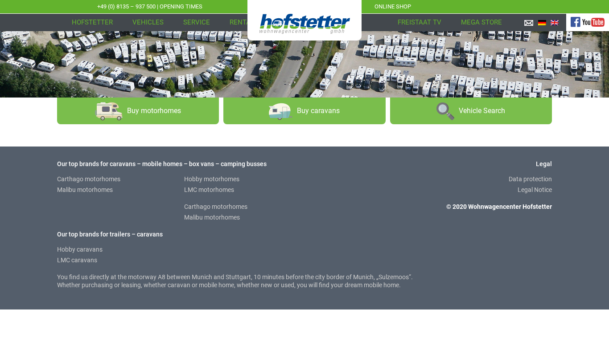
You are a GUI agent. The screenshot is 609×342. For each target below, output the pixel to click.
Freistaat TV (419, 22)
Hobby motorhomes (211, 179)
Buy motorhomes (154, 111)
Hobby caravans (80, 249)
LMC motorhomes (209, 189)
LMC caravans (77, 260)
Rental (242, 22)
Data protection (530, 179)
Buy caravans (318, 110)
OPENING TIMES (181, 6)
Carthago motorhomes (88, 179)
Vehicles (148, 22)
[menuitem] (542, 22)
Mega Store (481, 22)
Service (196, 22)
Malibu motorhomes (85, 189)
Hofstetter (92, 22)
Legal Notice (535, 189)
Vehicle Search (482, 110)
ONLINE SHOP (392, 6)
